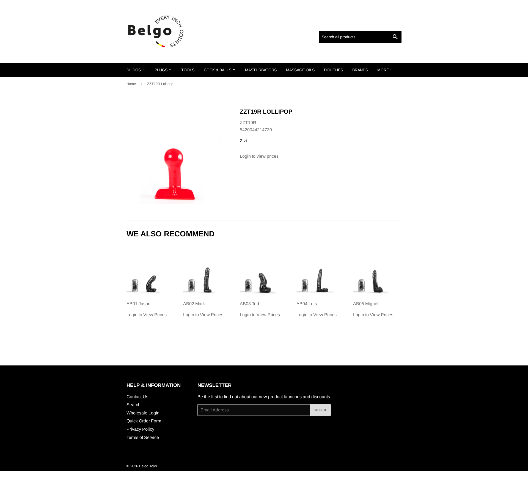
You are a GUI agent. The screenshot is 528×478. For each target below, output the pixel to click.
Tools (187, 70)
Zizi (243, 140)
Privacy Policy (140, 429)
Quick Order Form (144, 421)
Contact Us (137, 396)
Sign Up (320, 410)
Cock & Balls (218, 70)
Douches (333, 70)
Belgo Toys (148, 466)
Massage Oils (300, 70)
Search (134, 404)
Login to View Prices (147, 309)
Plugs (162, 70)
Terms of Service (143, 437)
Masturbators (261, 70)
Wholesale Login (143, 413)
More (383, 70)
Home (131, 84)
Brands (360, 70)
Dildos (134, 70)
